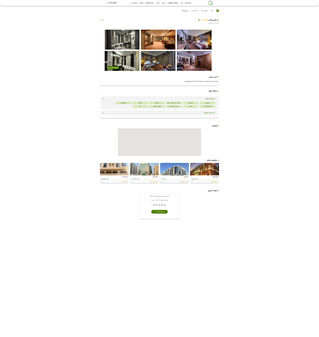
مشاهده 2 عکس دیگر (113, 68)
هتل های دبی (194, 11)
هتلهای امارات (204, 11)
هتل (212, 11)
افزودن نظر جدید (159, 212)
